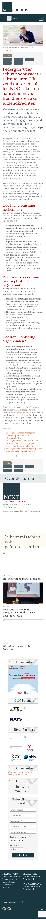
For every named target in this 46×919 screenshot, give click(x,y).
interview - (8, 575)
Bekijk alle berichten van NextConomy (22, 511)
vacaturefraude (37, 456)
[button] (23, 35)
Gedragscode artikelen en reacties (8, 884)
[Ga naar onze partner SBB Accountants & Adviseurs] (30, 758)
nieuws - (6, 606)
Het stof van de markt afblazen (22, 578)
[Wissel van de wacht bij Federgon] (23, 630)
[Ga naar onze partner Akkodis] (16, 738)
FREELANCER (30, 874)
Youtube (26, 791)
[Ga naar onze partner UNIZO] (30, 738)
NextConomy (9, 48)
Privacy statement (11, 879)
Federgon (15, 456)
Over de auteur (20, 478)
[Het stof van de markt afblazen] (23, 562)
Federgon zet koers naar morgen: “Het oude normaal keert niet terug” (20, 612)
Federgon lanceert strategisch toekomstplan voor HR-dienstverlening (20, 435)
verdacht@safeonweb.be (19, 412)
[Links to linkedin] (4, 909)
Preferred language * (20, 837)
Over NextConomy (14, 501)
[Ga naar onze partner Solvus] (16, 748)
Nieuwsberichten (31, 876)
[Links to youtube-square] (9, 909)
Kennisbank (28, 879)
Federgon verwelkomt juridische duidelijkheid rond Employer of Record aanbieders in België (22, 443)
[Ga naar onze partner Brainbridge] (16, 709)
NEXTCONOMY (10, 874)
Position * (14, 845)
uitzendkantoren (26, 456)
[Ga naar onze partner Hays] (16, 719)
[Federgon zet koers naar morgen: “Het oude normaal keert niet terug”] (23, 593)
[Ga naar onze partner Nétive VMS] (30, 748)
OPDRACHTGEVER (32, 884)
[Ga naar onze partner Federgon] (16, 758)
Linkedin (25, 787)
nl (37, 909)
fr (42, 909)
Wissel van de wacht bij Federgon (17, 648)
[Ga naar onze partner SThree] (30, 709)
